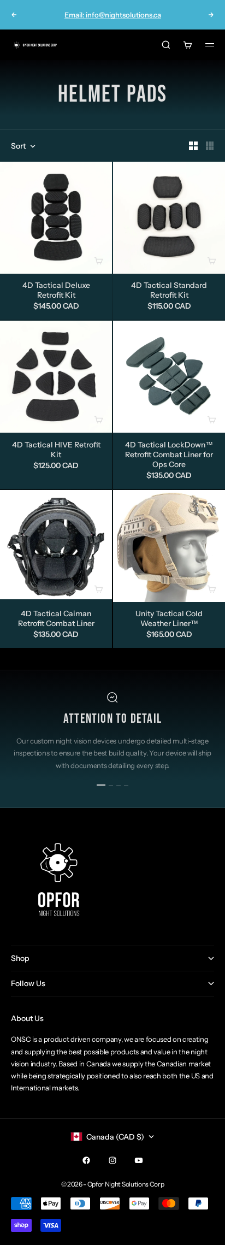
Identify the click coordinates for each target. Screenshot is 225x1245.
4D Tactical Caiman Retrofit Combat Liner (56, 619)
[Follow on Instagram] (112, 1160)
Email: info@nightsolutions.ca (112, 14)
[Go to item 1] (101, 785)
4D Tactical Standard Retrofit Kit (169, 291)
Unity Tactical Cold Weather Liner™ (169, 619)
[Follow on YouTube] (138, 1160)
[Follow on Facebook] (86, 1160)
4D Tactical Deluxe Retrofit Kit (56, 291)
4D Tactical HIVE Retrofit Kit (56, 450)
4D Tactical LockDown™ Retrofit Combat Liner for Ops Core (169, 455)
